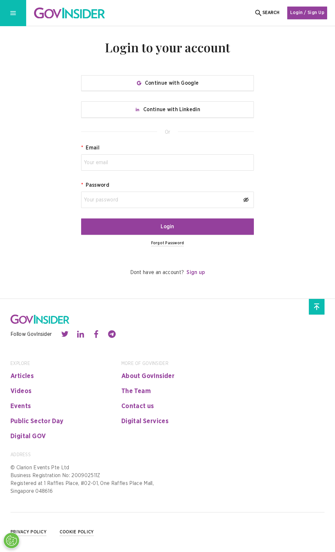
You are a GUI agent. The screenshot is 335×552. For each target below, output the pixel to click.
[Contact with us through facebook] (96, 334)
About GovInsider (147, 376)
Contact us (137, 406)
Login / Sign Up (307, 12)
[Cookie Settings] (11, 540)
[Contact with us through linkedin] (80, 334)
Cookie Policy (77, 532)
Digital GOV (28, 436)
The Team (136, 391)
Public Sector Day (37, 421)
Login (167, 226)
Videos (20, 391)
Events (20, 406)
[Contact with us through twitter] (65, 334)
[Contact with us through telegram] (112, 334)
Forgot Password (167, 243)
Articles (22, 376)
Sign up (195, 272)
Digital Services (144, 421)
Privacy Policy (28, 532)
